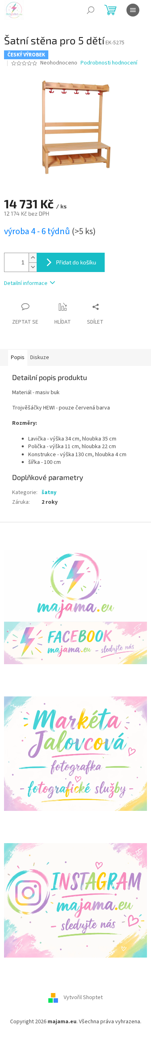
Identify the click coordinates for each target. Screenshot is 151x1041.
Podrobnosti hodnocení (109, 63)
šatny (48, 492)
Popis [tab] (18, 357)
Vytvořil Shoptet (83, 998)
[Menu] (133, 10)
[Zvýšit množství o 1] (33, 257)
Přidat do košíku (76, 262)
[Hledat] (91, 10)
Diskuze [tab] (39, 357)
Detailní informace (26, 283)
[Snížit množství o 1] (33, 267)
